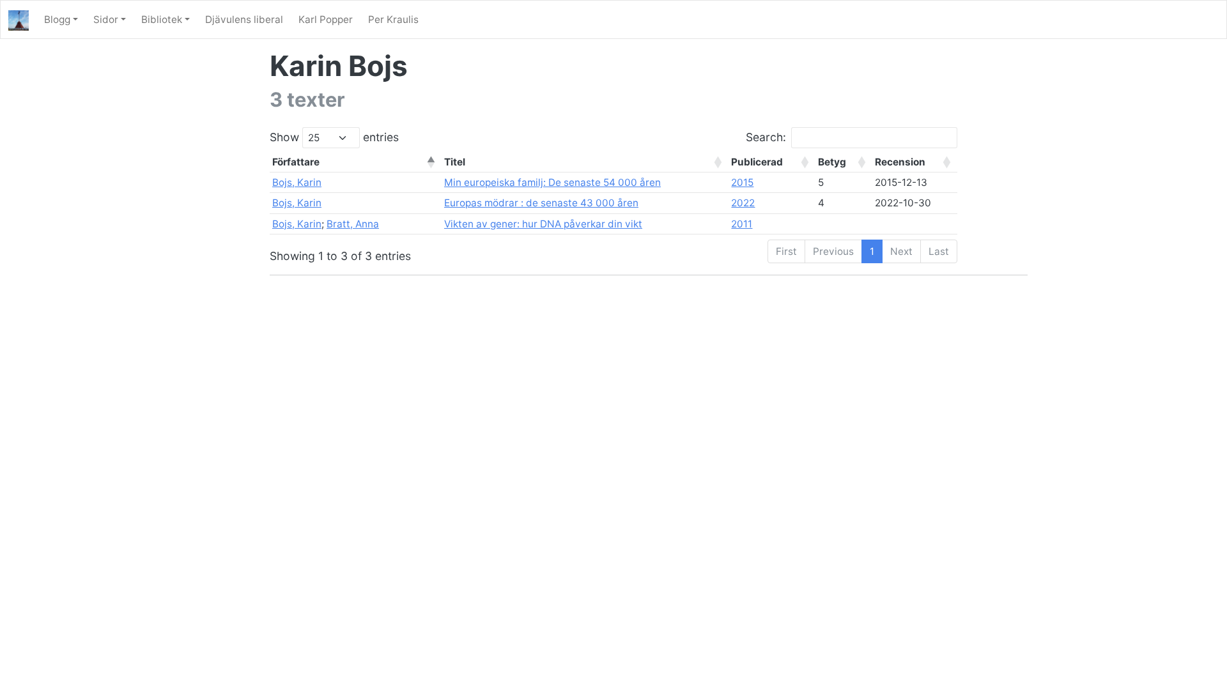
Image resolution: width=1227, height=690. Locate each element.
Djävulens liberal (244, 19)
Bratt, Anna (353, 224)
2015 (742, 182)
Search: (766, 137)
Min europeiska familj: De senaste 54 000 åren (552, 182)
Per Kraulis (393, 19)
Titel (454, 162)
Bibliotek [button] (161, 19)
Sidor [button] (105, 19)
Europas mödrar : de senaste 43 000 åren (541, 203)
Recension (900, 162)
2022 (743, 203)
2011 (741, 224)
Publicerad (757, 162)
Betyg (832, 162)
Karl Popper (325, 19)
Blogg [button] (57, 19)
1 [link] (872, 251)
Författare (296, 162)
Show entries (334, 137)
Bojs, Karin (296, 182)
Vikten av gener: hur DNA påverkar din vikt (543, 224)
